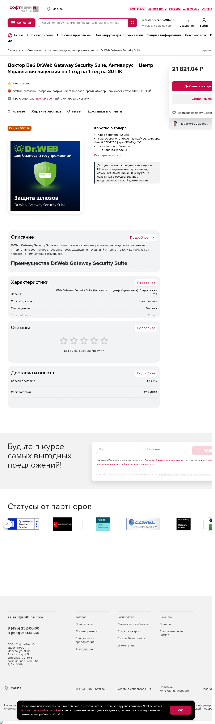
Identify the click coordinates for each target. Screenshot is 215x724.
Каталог (81, 617)
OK (180, 710)
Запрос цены (157, 8)
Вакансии (166, 617)
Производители (86, 631)
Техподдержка (85, 649)
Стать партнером (129, 631)
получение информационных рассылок (130, 464)
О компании (126, 645)
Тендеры (175, 8)
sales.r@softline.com (158, 25)
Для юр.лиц (191, 8)
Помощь (165, 624)
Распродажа (126, 617)
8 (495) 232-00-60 (23, 628)
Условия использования (134, 688)
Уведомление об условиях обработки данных (184, 474)
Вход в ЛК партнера (131, 638)
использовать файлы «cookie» (41, 710)
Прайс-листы (84, 624)
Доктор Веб (44, 98)
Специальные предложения (85, 640)
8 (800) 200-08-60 (159, 20)
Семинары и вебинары (133, 624)
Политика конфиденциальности (174, 688)
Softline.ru (137, 8)
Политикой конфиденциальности (164, 460)
